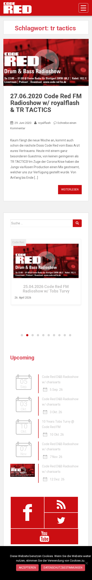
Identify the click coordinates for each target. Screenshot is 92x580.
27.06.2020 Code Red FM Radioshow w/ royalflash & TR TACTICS (46, 103)
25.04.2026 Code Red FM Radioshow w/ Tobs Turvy (46, 288)
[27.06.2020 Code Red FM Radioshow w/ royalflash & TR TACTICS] (46, 62)
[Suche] (77, 223)
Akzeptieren (27, 567)
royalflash (44, 123)
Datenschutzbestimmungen (63, 567)
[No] (86, 563)
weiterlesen (70, 189)
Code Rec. (18, 242)
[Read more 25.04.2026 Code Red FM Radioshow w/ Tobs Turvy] (46, 261)
